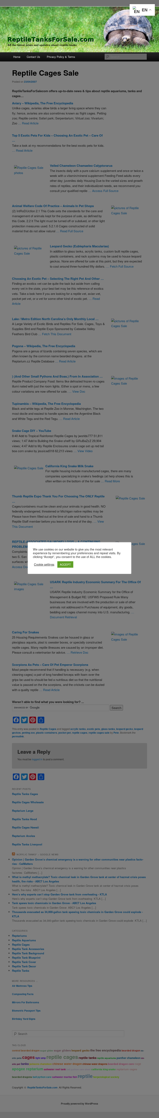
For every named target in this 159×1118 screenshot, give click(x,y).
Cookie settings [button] (44, 564)
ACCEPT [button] (65, 564)
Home (16, 57)
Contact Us (33, 57)
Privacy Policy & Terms (61, 57)
